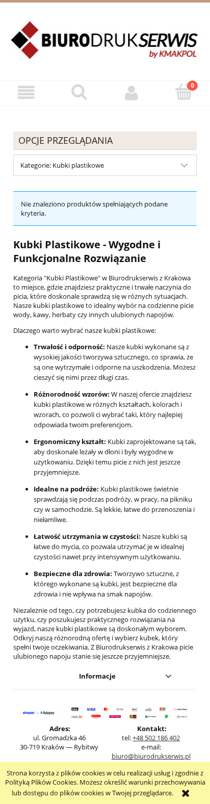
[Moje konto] (131, 93)
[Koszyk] (184, 92)
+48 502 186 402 (156, 737)
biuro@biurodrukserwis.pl (151, 756)
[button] (26, 93)
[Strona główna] (105, 46)
